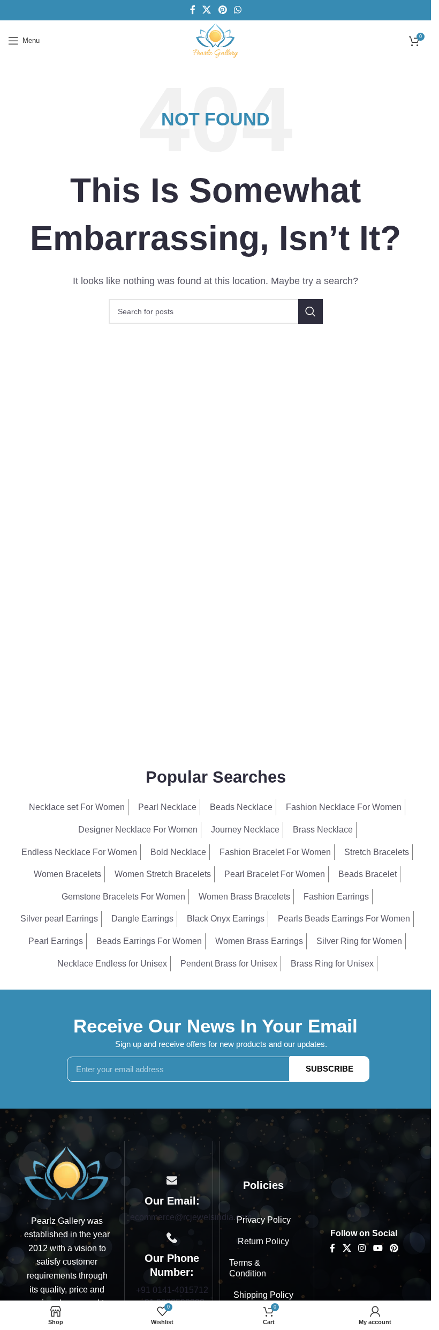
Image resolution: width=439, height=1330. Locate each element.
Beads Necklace (241, 807)
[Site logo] (215, 39)
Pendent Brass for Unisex (228, 963)
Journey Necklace (245, 829)
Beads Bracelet (367, 874)
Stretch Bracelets (376, 852)
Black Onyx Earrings (225, 918)
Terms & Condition (247, 1268)
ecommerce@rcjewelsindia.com (191, 1217)
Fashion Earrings (336, 896)
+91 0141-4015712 (172, 1290)
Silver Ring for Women (359, 941)
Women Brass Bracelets (244, 896)
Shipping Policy (263, 1294)
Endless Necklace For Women (79, 852)
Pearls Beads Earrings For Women (344, 918)
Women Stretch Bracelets (163, 874)
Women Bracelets (67, 874)
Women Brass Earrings (259, 941)
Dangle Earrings (142, 918)
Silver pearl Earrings (59, 918)
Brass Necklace (323, 829)
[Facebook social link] (192, 10)
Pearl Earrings (55, 941)
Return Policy (263, 1241)
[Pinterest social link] (222, 10)
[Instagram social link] (362, 1248)
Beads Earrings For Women (149, 941)
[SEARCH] (310, 311)
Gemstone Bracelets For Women (123, 896)
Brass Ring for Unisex (332, 963)
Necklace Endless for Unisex (112, 963)
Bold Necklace (178, 852)
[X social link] (207, 10)
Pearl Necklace (167, 807)
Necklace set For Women (77, 807)
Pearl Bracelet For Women (274, 874)
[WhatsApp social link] (237, 10)
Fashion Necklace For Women (344, 807)
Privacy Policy (264, 1219)
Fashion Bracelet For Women (275, 852)
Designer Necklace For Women (138, 829)
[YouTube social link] (377, 1248)
